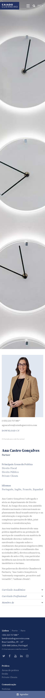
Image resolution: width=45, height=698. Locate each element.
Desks (5, 673)
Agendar (23, 694)
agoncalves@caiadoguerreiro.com (19, 425)
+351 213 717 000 (9, 634)
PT (39, 5)
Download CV (11, 430)
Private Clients (9, 677)
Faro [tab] (23, 630)
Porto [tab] (15, 630)
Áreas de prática (10, 670)
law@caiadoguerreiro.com (15, 638)
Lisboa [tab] (5, 630)
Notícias (6, 688)
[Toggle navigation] (28, 5)
